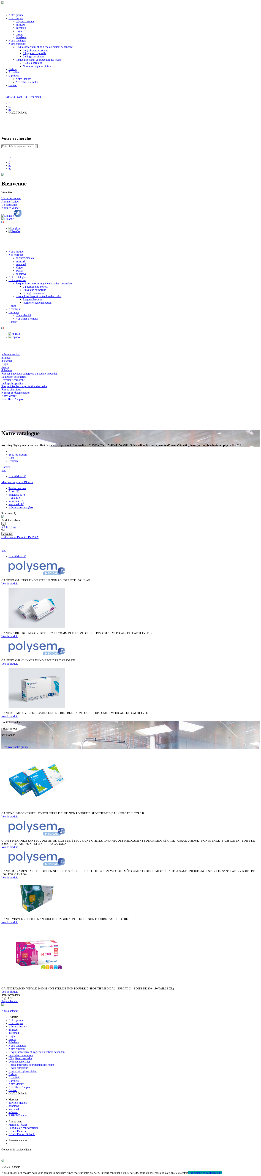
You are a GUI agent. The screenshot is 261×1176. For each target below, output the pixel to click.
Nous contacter (9, 1010)
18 (10, 527)
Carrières (14, 75)
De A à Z (22, 537)
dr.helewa (21, 37)
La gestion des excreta (35, 50)
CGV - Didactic (17, 1131)
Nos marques (16, 18)
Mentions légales (18, 1124)
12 (7, 527)
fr (9, 102)
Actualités (14, 72)
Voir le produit (9, 583)
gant (3, 470)
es (10, 109)
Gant (11, 457)
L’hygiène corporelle (34, 53)
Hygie (19, 30)
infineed (20, 24)
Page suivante (9, 1001)
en (10, 106)
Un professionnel (11, 198)
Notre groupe (16, 14)
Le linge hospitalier (33, 56)
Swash (19, 34)
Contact (13, 85)
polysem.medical (25, 21)
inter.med (21, 27)
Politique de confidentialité (23, 1127)
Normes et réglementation (37, 66)
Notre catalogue (17, 40)
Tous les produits (18, 454)
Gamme (5, 466)
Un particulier (9, 204)
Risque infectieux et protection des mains (38, 59)
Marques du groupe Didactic (17, 482)
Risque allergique (32, 62)
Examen (13, 460)
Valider (15, 201)
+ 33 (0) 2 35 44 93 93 (14, 96)
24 (14, 527)
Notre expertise (17, 43)
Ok (190, 1172)
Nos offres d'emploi (20, 1087)
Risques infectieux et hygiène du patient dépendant (44, 46)
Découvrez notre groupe (15, 746)
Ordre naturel (9, 537)
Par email (35, 96)
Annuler (6, 201)
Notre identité (23, 78)
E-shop (13, 69)
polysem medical (18, 1102)
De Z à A (33, 537)
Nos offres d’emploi (27, 82)
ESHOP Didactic (18, 1115)
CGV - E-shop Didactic (22, 1134)
